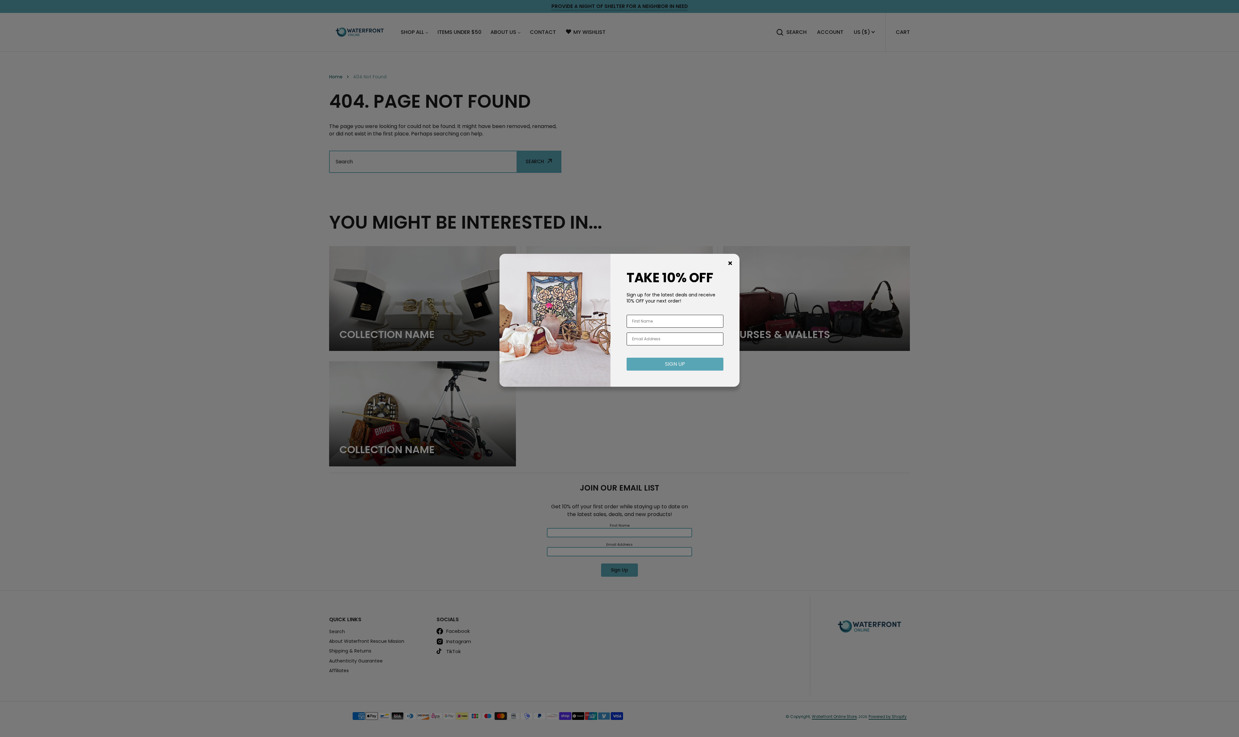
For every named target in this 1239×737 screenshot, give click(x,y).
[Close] (730, 263)
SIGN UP (675, 364)
